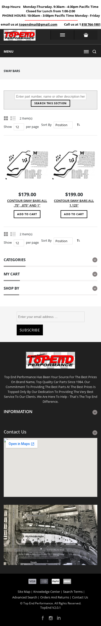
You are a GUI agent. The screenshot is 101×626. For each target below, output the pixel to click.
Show (8, 126)
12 (17, 127)
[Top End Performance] (20, 37)
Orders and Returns (54, 597)
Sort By (46, 124)
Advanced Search (24, 597)
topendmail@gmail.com (38, 24)
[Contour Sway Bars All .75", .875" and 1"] (27, 163)
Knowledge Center (46, 591)
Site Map (24, 591)
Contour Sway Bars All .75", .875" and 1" (27, 203)
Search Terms (73, 591)
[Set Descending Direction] (78, 124)
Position (61, 125)
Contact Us (80, 597)
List (13, 118)
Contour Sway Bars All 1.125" (74, 203)
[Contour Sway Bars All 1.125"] (73, 163)
